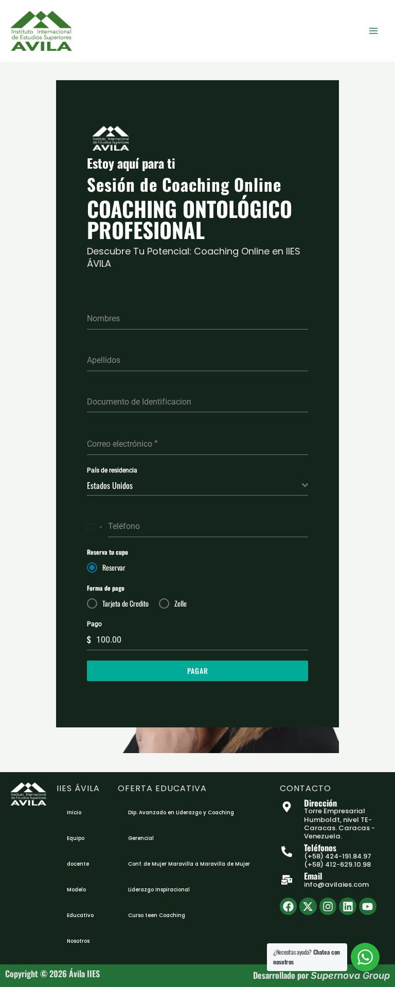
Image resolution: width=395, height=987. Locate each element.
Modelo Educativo (80, 902)
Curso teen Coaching (156, 915)
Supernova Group (350, 975)
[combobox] (197, 486)
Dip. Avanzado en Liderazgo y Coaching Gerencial (181, 825)
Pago (94, 624)
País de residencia (112, 470)
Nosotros (78, 941)
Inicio (74, 812)
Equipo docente (78, 851)
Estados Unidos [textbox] (110, 485)
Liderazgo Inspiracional (159, 889)
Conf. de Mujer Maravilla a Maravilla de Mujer (189, 864)
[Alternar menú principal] (373, 31)
